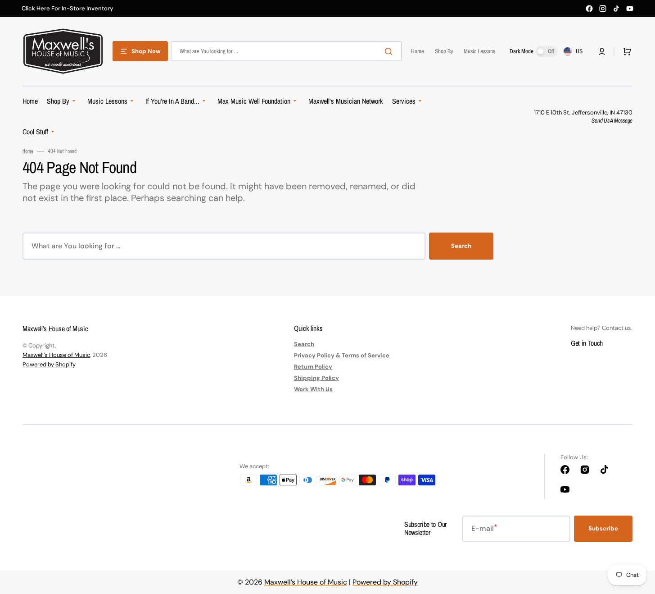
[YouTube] (630, 9)
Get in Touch (587, 343)
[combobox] (286, 51)
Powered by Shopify (49, 364)
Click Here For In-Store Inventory (67, 8)
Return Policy (313, 366)
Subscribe (603, 528)
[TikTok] (616, 9)
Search (461, 246)
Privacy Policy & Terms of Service (341, 355)
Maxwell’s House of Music (56, 355)
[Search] (390, 51)
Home (28, 151)
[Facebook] (589, 9)
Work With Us (313, 389)
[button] (602, 51)
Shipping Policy (316, 378)
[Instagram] (603, 9)
